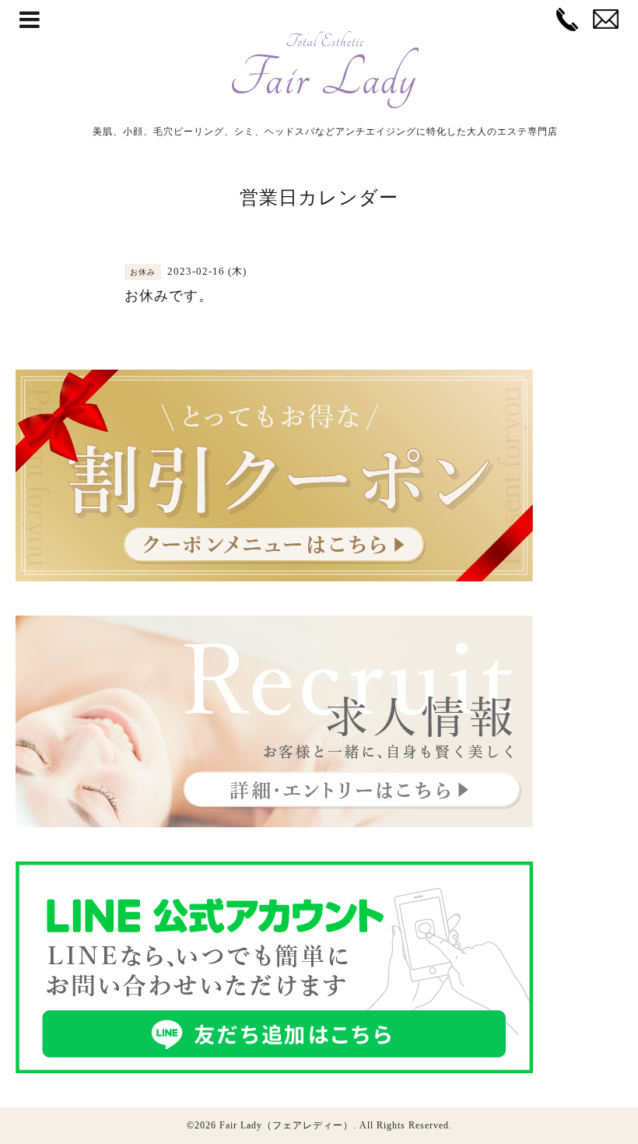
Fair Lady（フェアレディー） (286, 1125)
